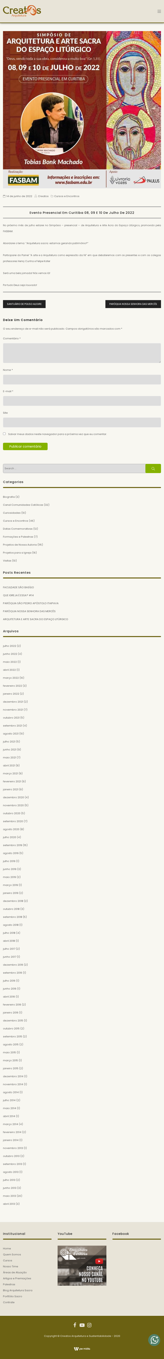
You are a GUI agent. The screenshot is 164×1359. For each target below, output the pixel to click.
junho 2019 (9, 869)
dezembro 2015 (13, 1020)
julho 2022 (9, 646)
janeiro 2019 (10, 893)
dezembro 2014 (13, 1076)
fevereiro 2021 (12, 781)
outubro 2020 (11, 813)
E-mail (8, 391)
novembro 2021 (13, 710)
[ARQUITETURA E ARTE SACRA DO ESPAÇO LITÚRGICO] (82, 109)
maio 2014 (9, 1108)
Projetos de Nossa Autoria (20, 545)
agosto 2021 (11, 733)
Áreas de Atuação (15, 1272)
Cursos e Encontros (66, 196)
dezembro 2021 (13, 702)
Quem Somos (12, 1254)
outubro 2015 (11, 1028)
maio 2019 (9, 877)
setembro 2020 (13, 821)
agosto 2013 (11, 1172)
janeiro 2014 (11, 1140)
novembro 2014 (13, 1084)
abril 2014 (9, 1116)
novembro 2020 (13, 805)
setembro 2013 (12, 1164)
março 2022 (11, 678)
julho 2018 (9, 933)
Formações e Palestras (18, 537)
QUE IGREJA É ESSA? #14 (18, 595)
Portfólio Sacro (12, 1296)
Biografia (9, 497)
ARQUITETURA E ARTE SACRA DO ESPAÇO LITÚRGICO (35, 619)
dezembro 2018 (13, 901)
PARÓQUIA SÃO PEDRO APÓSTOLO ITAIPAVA (31, 603)
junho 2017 (9, 957)
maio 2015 (9, 1052)
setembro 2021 (12, 726)
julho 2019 (9, 861)
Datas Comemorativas (18, 529)
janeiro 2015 (10, 1068)
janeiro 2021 (10, 789)
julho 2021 (9, 741)
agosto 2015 (11, 1044)
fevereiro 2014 (12, 1132)
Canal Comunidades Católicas (23, 505)
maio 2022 (10, 662)
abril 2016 (9, 997)
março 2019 (10, 885)
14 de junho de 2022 (19, 196)
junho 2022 (10, 654)
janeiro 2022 (11, 694)
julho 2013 (9, 1180)
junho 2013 (9, 1188)
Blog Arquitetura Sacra (17, 1290)
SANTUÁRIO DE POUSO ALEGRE (24, 304)
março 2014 (10, 1124)
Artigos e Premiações (17, 1278)
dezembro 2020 (13, 797)
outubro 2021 (11, 718)
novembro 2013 (13, 1148)
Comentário (12, 338)
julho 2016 (9, 981)
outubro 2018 (11, 909)
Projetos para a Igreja (17, 553)
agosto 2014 (11, 1092)
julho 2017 (9, 949)
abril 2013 (9, 1204)
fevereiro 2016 (12, 1004)
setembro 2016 (12, 973)
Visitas (7, 561)
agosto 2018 (11, 925)
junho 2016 (9, 989)
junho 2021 (9, 749)
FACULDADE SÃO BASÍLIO (18, 587)
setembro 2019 (12, 845)
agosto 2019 (11, 853)
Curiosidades (12, 513)
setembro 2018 (12, 917)
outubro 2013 (11, 1156)
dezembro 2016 (13, 965)
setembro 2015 (12, 1036)
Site (5, 413)
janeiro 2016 (10, 1012)
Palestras (9, 1284)
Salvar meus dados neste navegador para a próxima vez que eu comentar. (57, 434)
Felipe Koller (43, 261)
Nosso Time (10, 1266)
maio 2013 (9, 1196)
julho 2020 (9, 837)
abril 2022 (9, 670)
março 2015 (10, 1060)
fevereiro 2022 (12, 686)
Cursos (7, 1260)
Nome (8, 370)
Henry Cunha (26, 261)
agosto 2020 (11, 829)
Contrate (9, 1302)
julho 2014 (9, 1100)
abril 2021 (9, 765)
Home (7, 1248)
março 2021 (10, 773)
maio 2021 (9, 757)
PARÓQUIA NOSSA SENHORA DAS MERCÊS (133, 304)
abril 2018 (9, 941)
